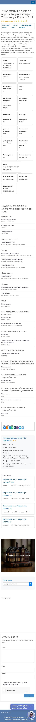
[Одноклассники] (7, 427)
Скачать (25, 719)
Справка (31, 719)
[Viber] (17, 427)
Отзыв (4, 648)
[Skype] (20, 427)
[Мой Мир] (10, 427)
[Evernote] (12, 427)
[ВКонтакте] (4, 427)
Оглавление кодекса (17, 717)
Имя (3, 666)
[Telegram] (23, 427)
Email (4, 673)
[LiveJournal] (15, 427)
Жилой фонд (17, 719)
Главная (7, 717)
